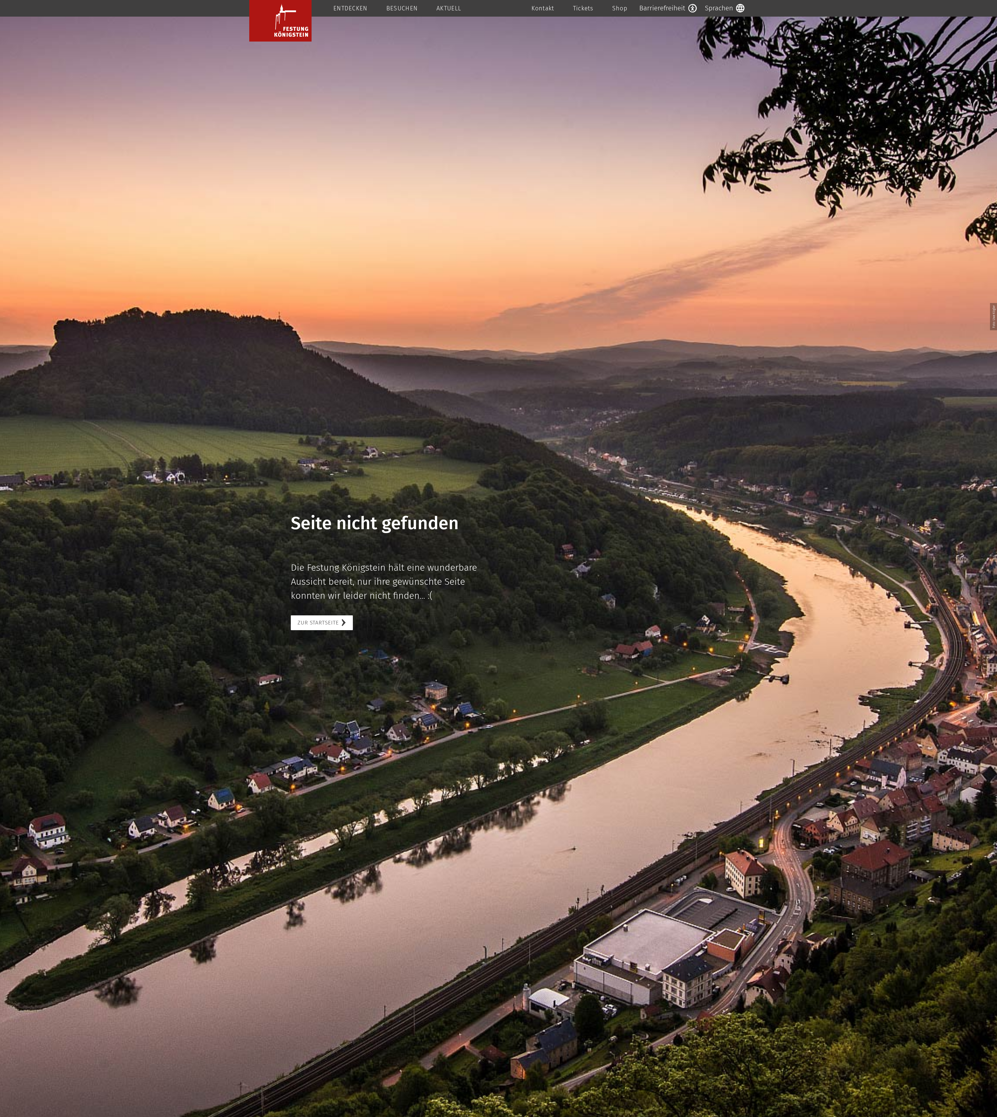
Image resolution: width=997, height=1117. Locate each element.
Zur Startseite (318, 622)
